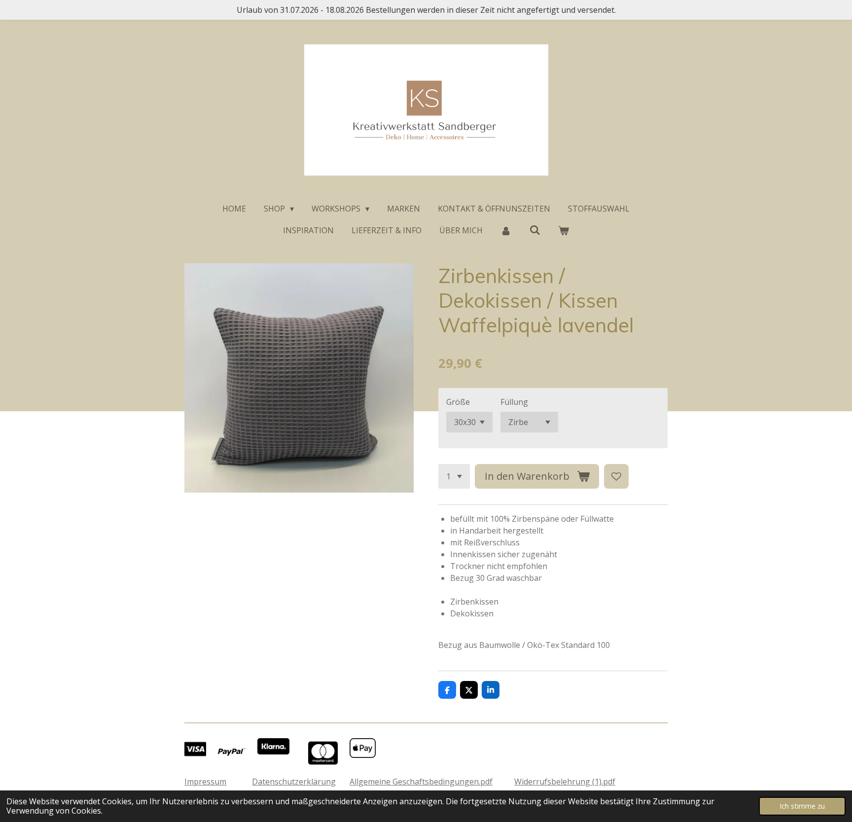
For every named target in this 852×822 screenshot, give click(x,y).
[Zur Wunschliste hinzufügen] (616, 476)
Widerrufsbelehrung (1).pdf (564, 781)
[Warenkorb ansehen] (563, 230)
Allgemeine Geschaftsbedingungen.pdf (421, 781)
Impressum (205, 781)
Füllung (514, 401)
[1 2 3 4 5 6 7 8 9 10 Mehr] (454, 476)
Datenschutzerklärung (294, 781)
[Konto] (506, 230)
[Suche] (534, 230)
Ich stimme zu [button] (802, 806)
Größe (458, 401)
